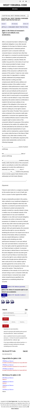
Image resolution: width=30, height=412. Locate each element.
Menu (16, 9)
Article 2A (25, 24)
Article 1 (4, 24)
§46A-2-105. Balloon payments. (13, 286)
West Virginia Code (15, 5)
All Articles (15, 24)
